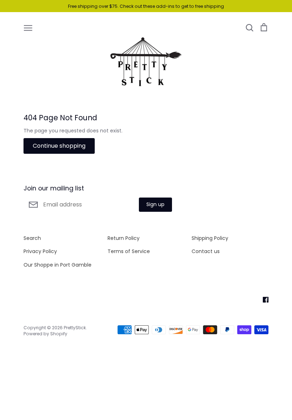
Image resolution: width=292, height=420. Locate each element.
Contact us (206, 251)
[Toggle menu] (28, 27)
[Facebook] (262, 299)
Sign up (155, 204)
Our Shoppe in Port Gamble (58, 264)
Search (32, 238)
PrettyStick (75, 328)
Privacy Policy (40, 251)
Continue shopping (59, 146)
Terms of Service (129, 251)
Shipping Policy (210, 238)
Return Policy (124, 238)
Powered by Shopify (45, 334)
